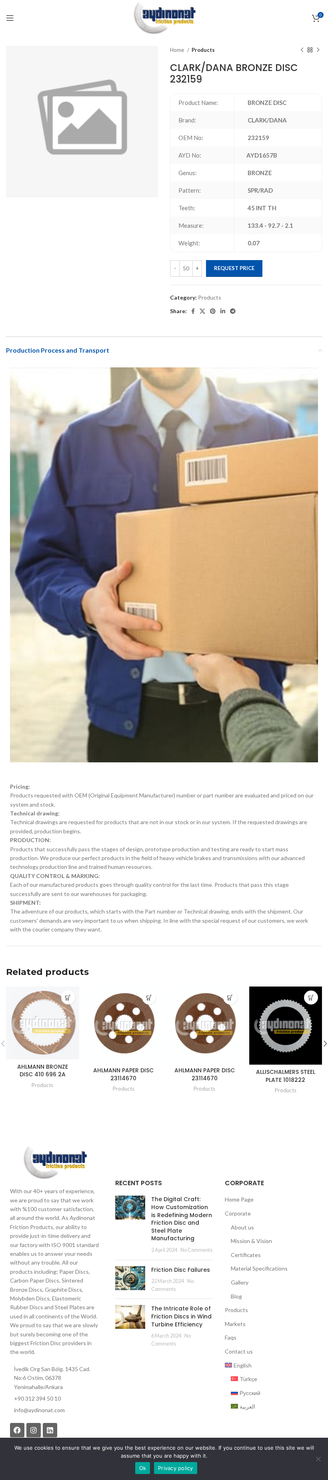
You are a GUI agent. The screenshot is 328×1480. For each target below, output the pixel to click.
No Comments (196, 1250)
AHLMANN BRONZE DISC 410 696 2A (42, 1071)
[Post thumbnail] (130, 1224)
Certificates (246, 1254)
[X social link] (202, 311)
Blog (236, 1296)
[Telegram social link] (233, 311)
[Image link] (54, 1161)
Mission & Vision (251, 1240)
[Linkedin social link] (223, 311)
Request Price (234, 268)
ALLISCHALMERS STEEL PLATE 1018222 (285, 1076)
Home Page (239, 1199)
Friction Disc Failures (180, 1270)
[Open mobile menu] (10, 18)
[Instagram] (33, 1430)
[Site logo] (163, 17)
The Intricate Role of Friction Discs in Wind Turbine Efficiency (181, 1316)
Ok (142, 1468)
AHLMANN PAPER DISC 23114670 (123, 1074)
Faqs (230, 1337)
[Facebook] (17, 1430)
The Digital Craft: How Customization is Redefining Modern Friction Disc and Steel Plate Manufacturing (181, 1218)
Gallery (239, 1282)
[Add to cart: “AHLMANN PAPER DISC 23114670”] (149, 997)
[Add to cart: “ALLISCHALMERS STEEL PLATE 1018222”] (311, 997)
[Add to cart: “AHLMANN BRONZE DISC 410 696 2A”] (68, 997)
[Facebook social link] (193, 311)
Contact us (239, 1351)
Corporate (238, 1213)
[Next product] (318, 50)
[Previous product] (302, 50)
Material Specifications (259, 1268)
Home (177, 50)
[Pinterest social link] (213, 311)
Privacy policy (175, 1468)
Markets (235, 1323)
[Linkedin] (50, 1430)
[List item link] (54, 1410)
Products (203, 50)
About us (242, 1227)
